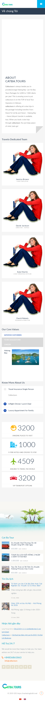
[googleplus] (8, 667)
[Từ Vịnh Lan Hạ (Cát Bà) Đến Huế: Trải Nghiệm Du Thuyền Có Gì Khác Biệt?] (5, 586)
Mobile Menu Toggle (41, 4)
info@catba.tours (11, 661)
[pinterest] (25, 667)
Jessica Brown (22, 180)
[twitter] (4, 667)
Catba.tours (6, 635)
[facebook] (12, 667)
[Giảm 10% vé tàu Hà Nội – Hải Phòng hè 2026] (5, 606)
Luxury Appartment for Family (21, 410)
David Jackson (22, 226)
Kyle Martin (22, 273)
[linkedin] (17, 667)
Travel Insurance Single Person (21, 389)
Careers (7, 344)
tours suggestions (12, 340)
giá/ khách (19, 549)
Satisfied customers (13, 335)
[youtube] (21, 667)
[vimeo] (30, 667)
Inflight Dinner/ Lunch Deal (19, 404)
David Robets (22, 319)
